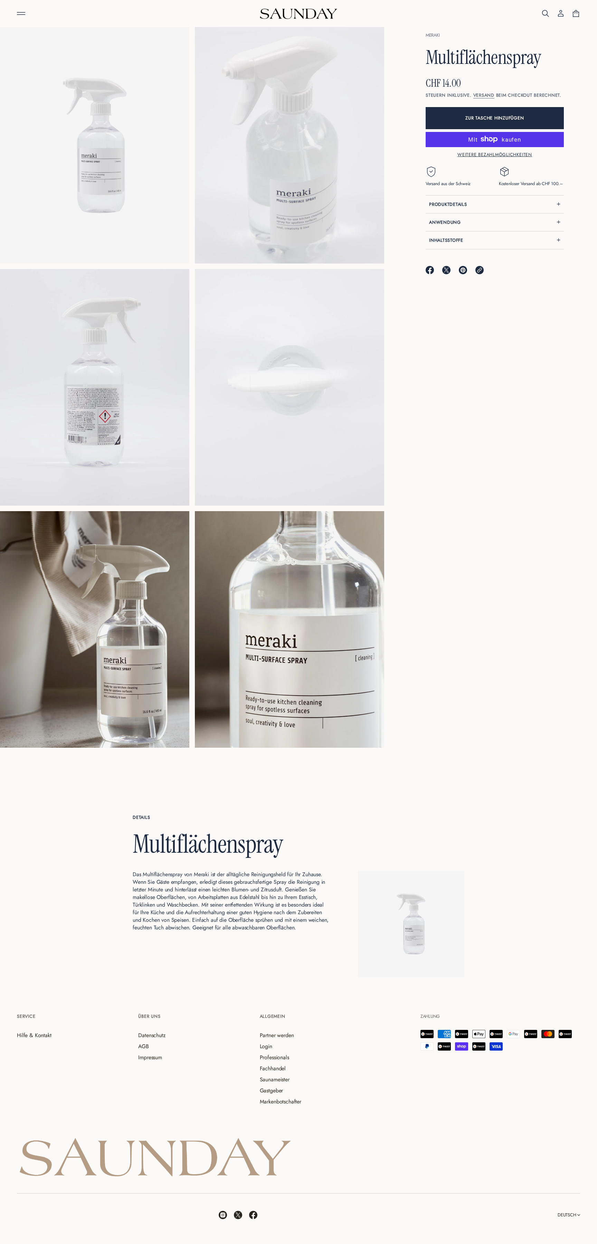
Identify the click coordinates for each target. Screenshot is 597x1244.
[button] (545, 13)
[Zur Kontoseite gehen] (560, 13)
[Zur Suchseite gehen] (545, 13)
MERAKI (432, 35)
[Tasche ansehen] (576, 13)
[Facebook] (253, 1215)
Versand (483, 95)
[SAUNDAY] (298, 13)
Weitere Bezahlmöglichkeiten (494, 154)
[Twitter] (238, 1215)
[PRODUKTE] (21, 13)
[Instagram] (222, 1215)
